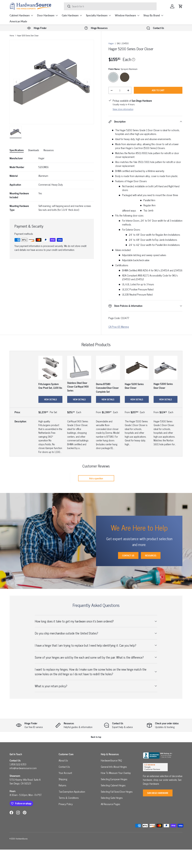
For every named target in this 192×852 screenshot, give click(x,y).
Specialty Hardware (97, 15)
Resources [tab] (49, 150)
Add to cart (158, 90)
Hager (111, 43)
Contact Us (128, 555)
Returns (62, 785)
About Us (63, 760)
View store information (123, 109)
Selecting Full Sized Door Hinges (117, 791)
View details (50, 399)
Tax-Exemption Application (72, 791)
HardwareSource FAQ (111, 760)
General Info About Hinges (114, 767)
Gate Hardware (70, 15)
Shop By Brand (151, 15)
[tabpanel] (52, 184)
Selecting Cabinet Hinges (113, 785)
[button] (180, 6)
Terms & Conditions (69, 798)
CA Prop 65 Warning (118, 327)
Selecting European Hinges (114, 779)
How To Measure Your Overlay (116, 773)
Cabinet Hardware (20, 15)
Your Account (65, 773)
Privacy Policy (66, 804)
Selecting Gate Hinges (112, 798)
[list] (52, 82)
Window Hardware (125, 15)
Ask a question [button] (96, 478)
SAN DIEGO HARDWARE (157, 793)
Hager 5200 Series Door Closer (28, 36)
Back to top (96, 737)
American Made (18, 21)
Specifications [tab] (17, 150)
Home (12, 36)
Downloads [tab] (33, 150)
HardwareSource (21, 838)
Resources (150, 555)
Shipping (63, 779)
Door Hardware (45, 15)
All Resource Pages (110, 804)
